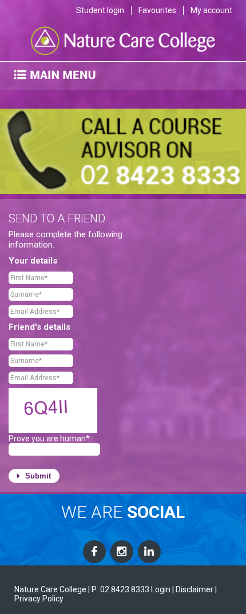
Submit (37, 476)
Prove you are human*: (50, 438)
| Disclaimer (192, 589)
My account (211, 10)
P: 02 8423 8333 (120, 589)
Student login (100, 10)
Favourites (157, 10)
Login (160, 589)
